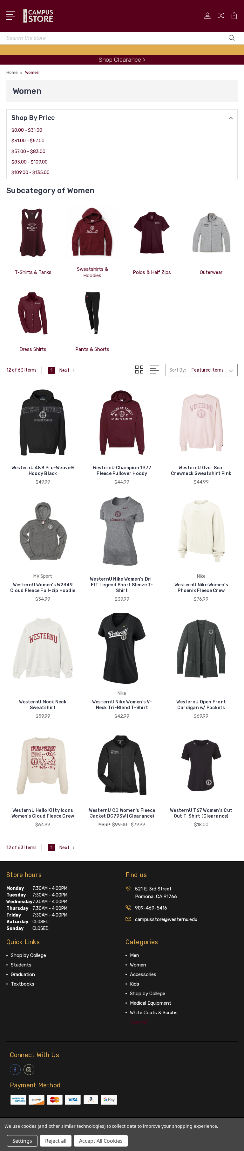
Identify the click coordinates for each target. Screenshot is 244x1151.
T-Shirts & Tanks (33, 272)
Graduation (23, 974)
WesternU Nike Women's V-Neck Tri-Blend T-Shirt (122, 704)
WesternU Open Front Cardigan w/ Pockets (201, 704)
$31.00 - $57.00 (27, 140)
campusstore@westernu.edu (166, 919)
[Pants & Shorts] (92, 312)
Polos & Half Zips (152, 272)
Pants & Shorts (92, 349)
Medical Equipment (150, 1003)
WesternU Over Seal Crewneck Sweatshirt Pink (201, 470)
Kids (134, 984)
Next (64, 370)
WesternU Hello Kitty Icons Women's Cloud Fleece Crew (42, 813)
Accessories (143, 974)
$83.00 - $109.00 (29, 162)
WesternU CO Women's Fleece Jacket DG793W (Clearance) (122, 813)
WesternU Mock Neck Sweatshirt (42, 704)
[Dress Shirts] (32, 312)
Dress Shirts (32, 349)
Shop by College (28, 955)
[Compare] (220, 19)
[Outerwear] (211, 232)
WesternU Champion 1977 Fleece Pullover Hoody (122, 470)
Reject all (55, 1140)
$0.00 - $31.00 (26, 130)
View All (139, 1022)
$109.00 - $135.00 (30, 172)
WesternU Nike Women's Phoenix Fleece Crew (201, 587)
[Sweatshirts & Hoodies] (92, 232)
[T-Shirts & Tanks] (32, 232)
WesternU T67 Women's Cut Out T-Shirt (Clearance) (201, 813)
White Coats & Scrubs (154, 1012)
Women (138, 965)
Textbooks (22, 984)
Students (21, 965)
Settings (22, 1140)
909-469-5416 (151, 908)
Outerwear (211, 272)
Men (134, 955)
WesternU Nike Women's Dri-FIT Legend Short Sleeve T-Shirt (122, 584)
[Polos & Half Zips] (151, 232)
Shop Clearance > (122, 59)
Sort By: (177, 370)
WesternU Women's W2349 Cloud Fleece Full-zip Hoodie (42, 587)
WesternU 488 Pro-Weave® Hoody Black (42, 470)
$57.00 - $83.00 (28, 151)
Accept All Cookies (101, 1140)
